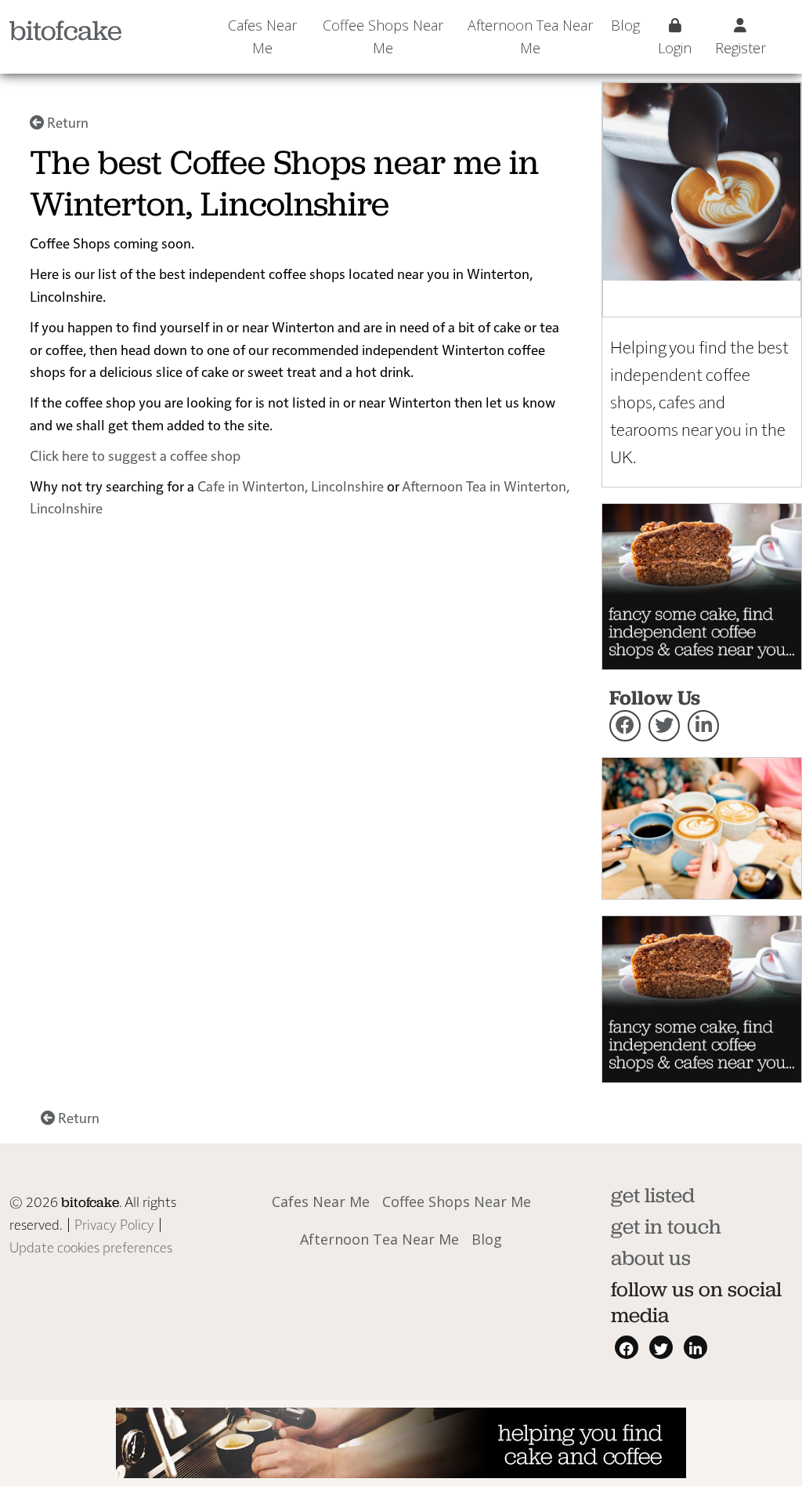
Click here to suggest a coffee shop (135, 455)
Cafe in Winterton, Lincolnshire (290, 486)
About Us (651, 1257)
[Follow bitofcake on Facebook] (625, 725)
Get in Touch (666, 1226)
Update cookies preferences (90, 1247)
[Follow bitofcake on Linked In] (703, 725)
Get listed (653, 1195)
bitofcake (65, 30)
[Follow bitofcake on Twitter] (664, 725)
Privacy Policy (114, 1224)
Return (66, 122)
